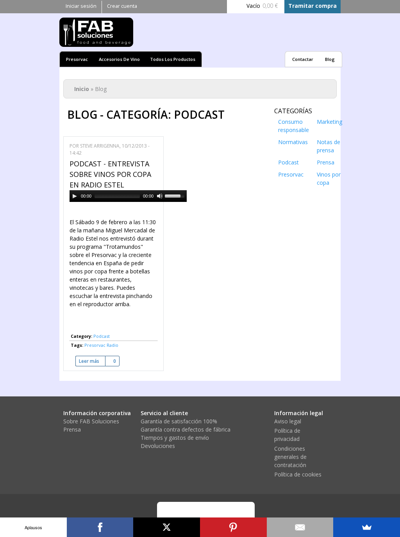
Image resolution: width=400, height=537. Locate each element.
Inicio (81, 89)
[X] (166, 527)
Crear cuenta (122, 6)
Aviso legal (287, 421)
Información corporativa (97, 413)
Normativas (293, 142)
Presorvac (77, 59)
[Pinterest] (233, 527)
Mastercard (196, 513)
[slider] (176, 195)
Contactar (302, 59)
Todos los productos (172, 59)
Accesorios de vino (119, 59)
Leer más (92, 361)
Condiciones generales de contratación (290, 457)
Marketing (329, 121)
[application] (128, 196)
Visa (174, 513)
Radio (112, 345)
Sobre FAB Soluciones (91, 421)
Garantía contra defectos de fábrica (185, 429)
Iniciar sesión (81, 6)
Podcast (101, 336)
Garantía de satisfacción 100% (179, 421)
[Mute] (160, 196)
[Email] (300, 527)
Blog (330, 59)
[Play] (74, 196)
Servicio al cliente (164, 413)
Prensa (325, 162)
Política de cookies (297, 474)
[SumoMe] (366, 527)
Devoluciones (158, 446)
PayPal (217, 513)
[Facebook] (100, 527)
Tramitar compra (312, 5)
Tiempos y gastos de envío (175, 437)
